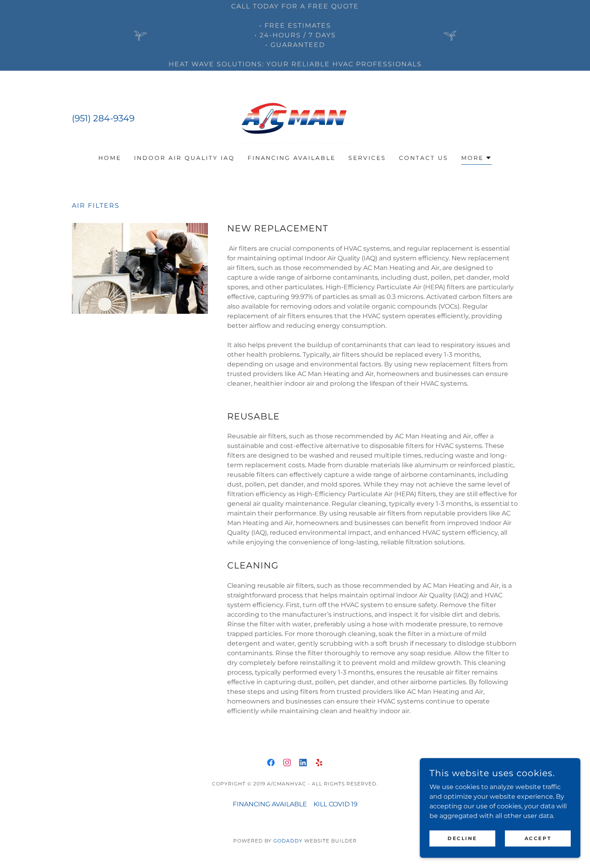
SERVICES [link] (367, 158)
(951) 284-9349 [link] (103, 118)
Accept (538, 838)
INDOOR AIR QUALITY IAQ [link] (184, 158)
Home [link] (109, 158)
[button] (476, 159)
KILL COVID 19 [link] (335, 804)
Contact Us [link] (423, 158)
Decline (462, 838)
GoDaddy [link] (288, 841)
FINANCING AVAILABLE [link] (292, 158)
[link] (295, 118)
